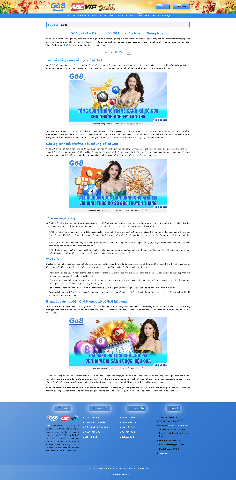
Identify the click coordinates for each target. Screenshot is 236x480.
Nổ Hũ (94, 16)
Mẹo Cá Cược (164, 16)
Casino (112, 16)
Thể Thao (122, 16)
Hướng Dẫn (83, 16)
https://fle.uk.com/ (178, 425)
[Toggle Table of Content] (127, 53)
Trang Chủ (70, 16)
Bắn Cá (103, 16)
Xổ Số (139, 16)
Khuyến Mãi (150, 16)
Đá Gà (132, 16)
